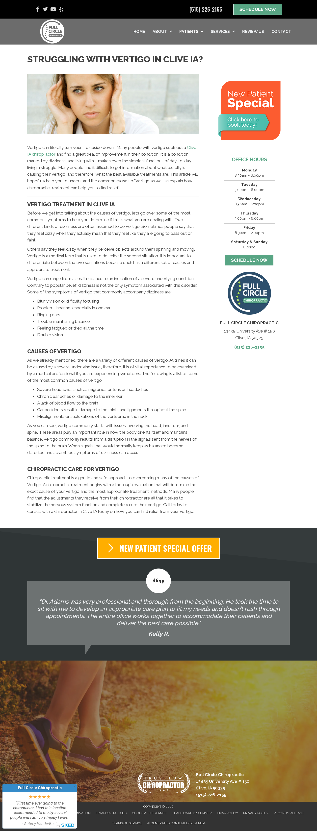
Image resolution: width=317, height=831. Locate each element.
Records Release (289, 813)
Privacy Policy (255, 813)
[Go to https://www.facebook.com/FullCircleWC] (37, 10)
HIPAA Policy (227, 813)
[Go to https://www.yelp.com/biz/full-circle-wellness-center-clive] (61, 10)
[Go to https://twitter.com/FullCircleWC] (45, 10)
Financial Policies (111, 813)
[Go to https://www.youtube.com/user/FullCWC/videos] (53, 10)
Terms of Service (127, 823)
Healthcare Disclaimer (192, 813)
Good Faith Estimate (149, 813)
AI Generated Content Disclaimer (176, 823)
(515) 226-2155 (249, 347)
